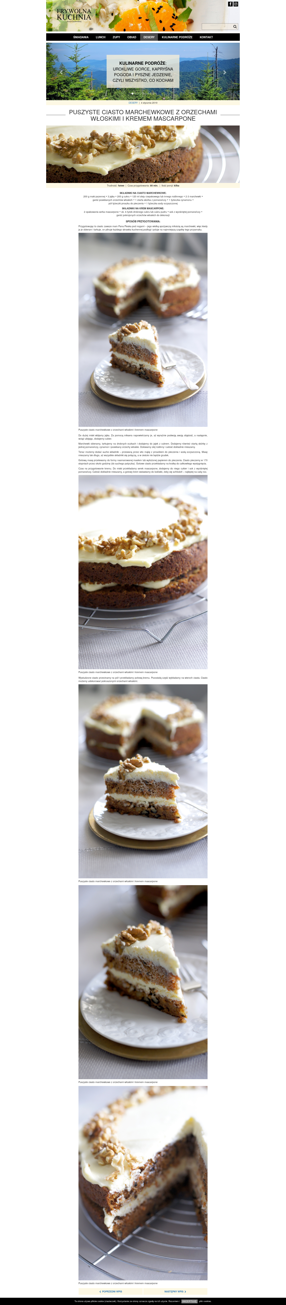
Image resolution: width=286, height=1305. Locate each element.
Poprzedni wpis (112, 1291)
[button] (60, 71)
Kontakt (206, 37)
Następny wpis (174, 1291)
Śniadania (81, 37)
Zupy (116, 37)
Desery (149, 37)
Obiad (131, 37)
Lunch (100, 37)
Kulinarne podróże (177, 37)
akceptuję (189, 1301)
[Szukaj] (235, 26)
